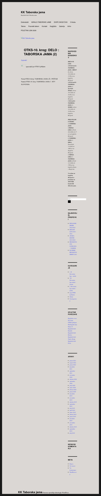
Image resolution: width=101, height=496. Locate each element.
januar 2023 (73, 361)
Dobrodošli (25, 22)
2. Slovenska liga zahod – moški (73, 288)
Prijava (71, 464)
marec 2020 (73, 387)
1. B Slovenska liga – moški (73, 274)
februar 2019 (73, 414)
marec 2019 (73, 412)
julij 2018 (72, 433)
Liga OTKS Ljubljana (38, 67)
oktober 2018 (73, 427)
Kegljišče (53, 26)
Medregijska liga (72, 324)
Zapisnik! (24, 60)
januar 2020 (73, 392)
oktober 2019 (73, 402)
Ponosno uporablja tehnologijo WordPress (56, 492)
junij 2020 (72, 385)
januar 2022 (73, 365)
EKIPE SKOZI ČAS (60, 22)
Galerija (62, 26)
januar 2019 (73, 416)
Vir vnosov (72, 466)
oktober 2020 (73, 379)
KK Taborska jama (33, 12)
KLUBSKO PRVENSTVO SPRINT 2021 (73, 252)
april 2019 (72, 410)
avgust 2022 (73, 363)
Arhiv (69, 26)
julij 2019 (72, 408)
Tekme (23, 26)
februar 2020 (73, 389)
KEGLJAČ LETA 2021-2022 (73, 232)
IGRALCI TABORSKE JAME (41, 22)
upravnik (28, 67)
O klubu (73, 22)
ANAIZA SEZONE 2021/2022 (72, 238)
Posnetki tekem (33, 26)
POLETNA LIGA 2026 (28, 30)
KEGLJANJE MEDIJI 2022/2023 (73, 225)
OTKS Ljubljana (72, 322)
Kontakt (44, 26)
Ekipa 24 (70, 327)
